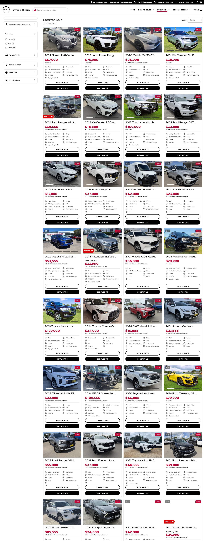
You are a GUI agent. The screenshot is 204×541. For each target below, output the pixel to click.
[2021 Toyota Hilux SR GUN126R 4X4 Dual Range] (143, 445)
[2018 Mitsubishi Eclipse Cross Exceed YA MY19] (102, 241)
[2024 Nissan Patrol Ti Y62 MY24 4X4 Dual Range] (62, 512)
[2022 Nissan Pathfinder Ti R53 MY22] (62, 39)
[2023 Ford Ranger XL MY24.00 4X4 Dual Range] (102, 174)
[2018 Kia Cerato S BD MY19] (102, 107)
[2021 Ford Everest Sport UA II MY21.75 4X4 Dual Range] (102, 445)
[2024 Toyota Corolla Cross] (102, 311)
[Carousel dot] (49, 50)
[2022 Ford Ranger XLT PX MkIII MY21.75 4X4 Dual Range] (183, 107)
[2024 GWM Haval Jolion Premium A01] (143, 311)
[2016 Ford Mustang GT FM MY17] (183, 377)
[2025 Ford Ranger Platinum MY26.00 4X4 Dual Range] (183, 241)
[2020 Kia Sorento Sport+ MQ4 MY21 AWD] (183, 174)
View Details (62, 82)
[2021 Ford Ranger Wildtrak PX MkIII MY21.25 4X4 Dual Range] (62, 107)
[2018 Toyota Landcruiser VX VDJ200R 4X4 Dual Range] (143, 107)
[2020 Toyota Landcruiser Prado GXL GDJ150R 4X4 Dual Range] (143, 377)
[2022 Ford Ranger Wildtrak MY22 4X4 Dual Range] (62, 445)
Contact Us (62, 88)
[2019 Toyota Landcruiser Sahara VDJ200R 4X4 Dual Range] (62, 311)
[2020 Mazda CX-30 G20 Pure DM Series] (143, 39)
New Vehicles (144, 10)
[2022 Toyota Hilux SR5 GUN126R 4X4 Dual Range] (62, 241)
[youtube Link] (200, 2)
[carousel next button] (78, 39)
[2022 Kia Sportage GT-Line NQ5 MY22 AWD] (102, 512)
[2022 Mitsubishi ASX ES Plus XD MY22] (62, 377)
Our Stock (162, 10)
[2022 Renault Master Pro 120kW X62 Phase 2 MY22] (143, 174)
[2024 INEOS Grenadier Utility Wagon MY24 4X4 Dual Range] (102, 377)
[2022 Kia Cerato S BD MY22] (62, 174)
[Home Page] (6, 9)
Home (132, 10)
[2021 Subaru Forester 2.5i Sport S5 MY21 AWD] (183, 512)
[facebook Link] (197, 2)
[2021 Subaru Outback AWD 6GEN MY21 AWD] (183, 311)
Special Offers (180, 10)
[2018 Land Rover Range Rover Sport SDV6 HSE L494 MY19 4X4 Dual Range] (102, 39)
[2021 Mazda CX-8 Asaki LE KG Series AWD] (143, 241)
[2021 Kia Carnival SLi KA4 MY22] (183, 39)
